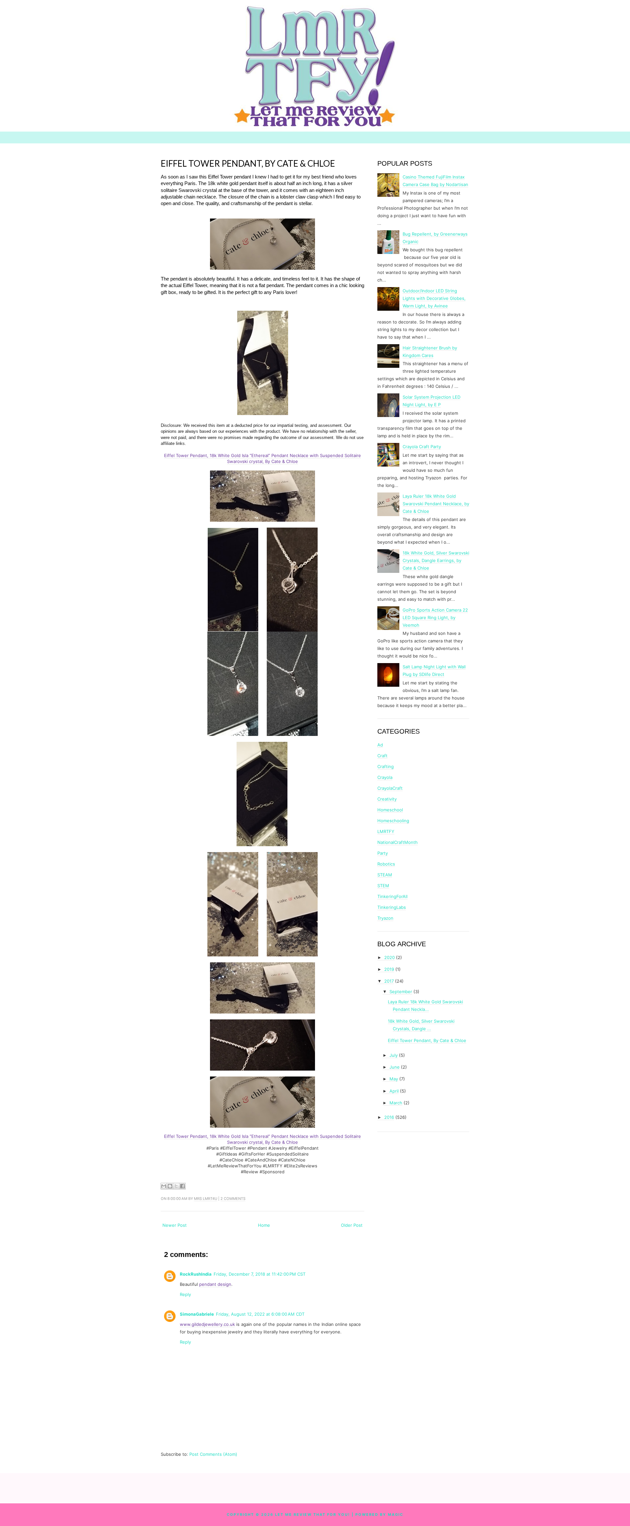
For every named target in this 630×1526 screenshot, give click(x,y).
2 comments (232, 1198)
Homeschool (390, 809)
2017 (389, 981)
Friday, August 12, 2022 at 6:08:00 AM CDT (260, 1314)
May (393, 1078)
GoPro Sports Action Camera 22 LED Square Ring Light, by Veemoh (435, 617)
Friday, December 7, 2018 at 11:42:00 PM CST (259, 1274)
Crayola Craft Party (422, 446)
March (395, 1102)
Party (382, 853)
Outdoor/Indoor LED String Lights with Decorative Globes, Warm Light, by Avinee (434, 298)
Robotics (386, 864)
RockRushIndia (196, 1274)
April (394, 1091)
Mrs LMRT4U (205, 1198)
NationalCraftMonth (397, 842)
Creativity (387, 799)
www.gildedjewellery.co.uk (207, 1324)
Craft (382, 755)
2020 (389, 957)
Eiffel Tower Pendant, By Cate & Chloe (248, 163)
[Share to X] (176, 1186)
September (400, 991)
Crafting (385, 766)
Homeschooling (393, 820)
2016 (389, 1117)
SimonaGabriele (197, 1314)
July (393, 1055)
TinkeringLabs (391, 907)
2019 (389, 969)
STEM (383, 885)
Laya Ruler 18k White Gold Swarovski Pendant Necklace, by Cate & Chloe (436, 503)
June (394, 1067)
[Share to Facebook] (182, 1186)
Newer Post (174, 1225)
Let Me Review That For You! (312, 1514)
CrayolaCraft (390, 788)
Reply (185, 1294)
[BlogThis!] (170, 1186)
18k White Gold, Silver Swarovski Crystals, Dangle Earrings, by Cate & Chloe (436, 560)
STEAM (384, 874)
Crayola (384, 777)
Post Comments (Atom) (213, 1454)
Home (264, 1225)
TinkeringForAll (392, 896)
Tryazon (385, 918)
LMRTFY (385, 831)
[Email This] (163, 1186)
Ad (380, 744)
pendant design (215, 1284)
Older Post (352, 1225)
